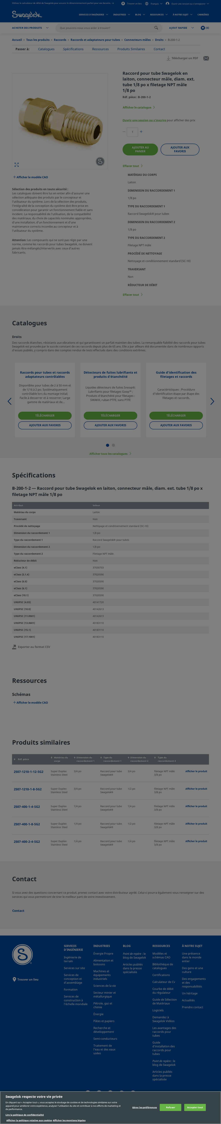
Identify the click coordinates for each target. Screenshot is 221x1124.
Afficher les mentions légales (69, 1120)
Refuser (170, 1107)
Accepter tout (195, 1107)
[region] (110, 1107)
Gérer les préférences (144, 1107)
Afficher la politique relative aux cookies (29, 1120)
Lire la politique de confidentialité (25, 1115)
